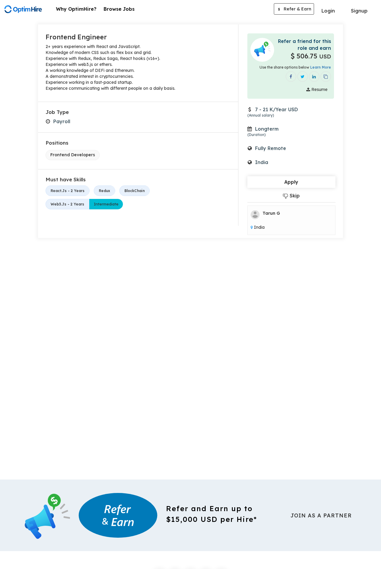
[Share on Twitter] (302, 76)
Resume (318, 89)
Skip (294, 196)
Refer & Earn (294, 9)
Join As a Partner (321, 515)
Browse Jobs (119, 9)
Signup (359, 11)
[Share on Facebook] (291, 76)
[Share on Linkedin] (314, 76)
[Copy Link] (326, 76)
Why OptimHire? (76, 9)
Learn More (320, 67)
